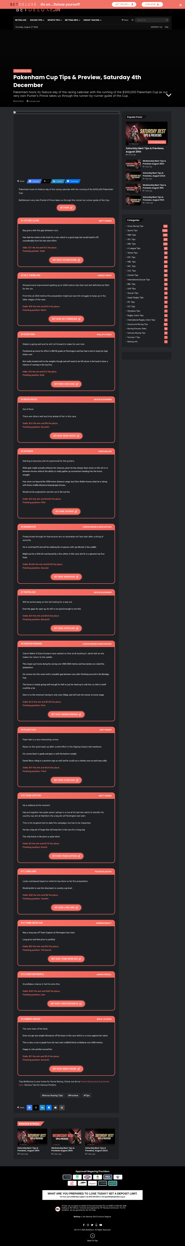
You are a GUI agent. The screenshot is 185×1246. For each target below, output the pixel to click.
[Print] (62, 1107)
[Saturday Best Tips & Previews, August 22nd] (100, 1137)
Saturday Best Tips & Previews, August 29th (28, 1149)
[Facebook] (29, 1107)
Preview (74, 1095)
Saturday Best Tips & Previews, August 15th (153, 198)
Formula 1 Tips (133, 337)
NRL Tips (131, 244)
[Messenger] (49, 1107)
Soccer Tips (132, 293)
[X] (36, 1107)
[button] (180, 5)
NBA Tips (131, 235)
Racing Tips (36, 20)
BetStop (77, 1217)
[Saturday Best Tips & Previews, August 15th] (133, 201)
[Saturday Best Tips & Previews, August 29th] (32, 1137)
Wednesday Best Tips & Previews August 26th (62, 1149)
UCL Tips (131, 270)
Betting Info (71, 20)
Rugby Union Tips (135, 315)
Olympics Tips (133, 311)
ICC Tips (131, 306)
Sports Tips (54, 20)
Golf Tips (131, 288)
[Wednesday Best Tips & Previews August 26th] (66, 1137)
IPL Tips (131, 302)
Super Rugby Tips (135, 297)
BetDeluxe (20, 20)
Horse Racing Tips (22, 71)
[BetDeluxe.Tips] (38, 9)
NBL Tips (131, 262)
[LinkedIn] (42, 1107)
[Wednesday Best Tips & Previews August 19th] (133, 189)
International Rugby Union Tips (141, 320)
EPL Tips (131, 257)
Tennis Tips (132, 253)
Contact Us (156, 27)
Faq (166, 27)
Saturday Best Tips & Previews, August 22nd (96, 1149)
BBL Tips (131, 284)
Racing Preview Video (136, 328)
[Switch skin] (132, 20)
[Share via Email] (55, 1107)
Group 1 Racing (91, 20)
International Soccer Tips (138, 279)
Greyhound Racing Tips (137, 324)
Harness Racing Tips (136, 333)
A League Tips (133, 248)
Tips (87, 1095)
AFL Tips (131, 239)
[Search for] (167, 20)
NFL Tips (131, 266)
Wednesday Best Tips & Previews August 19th (154, 186)
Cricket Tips (132, 275)
